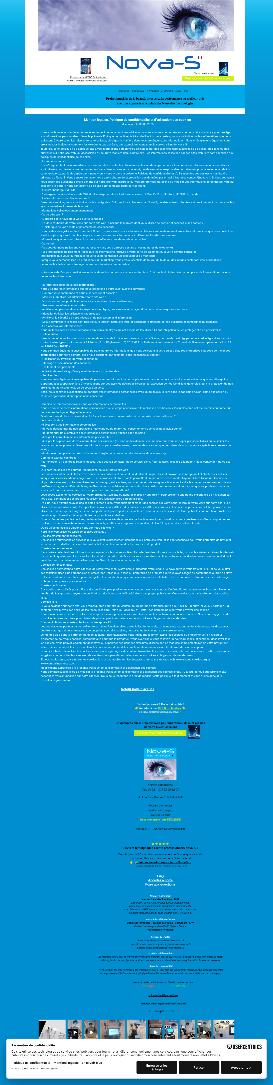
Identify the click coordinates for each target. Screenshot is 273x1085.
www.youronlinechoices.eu (57, 663)
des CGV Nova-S (182, 913)
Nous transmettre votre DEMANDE (160, 819)
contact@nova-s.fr (198, 177)
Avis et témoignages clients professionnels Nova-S (160, 848)
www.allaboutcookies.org (191, 659)
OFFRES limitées (169, 708)
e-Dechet (178, 986)
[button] (86, 66)
